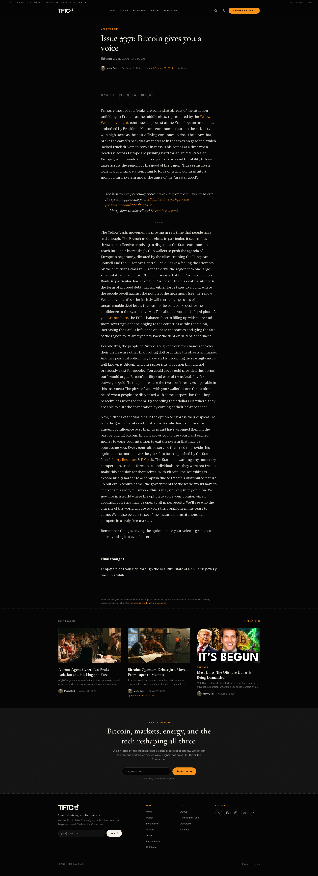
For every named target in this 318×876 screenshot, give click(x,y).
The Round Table (190, 817)
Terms (256, 864)
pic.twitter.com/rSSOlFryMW (128, 205)
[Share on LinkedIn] (128, 95)
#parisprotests (178, 199)
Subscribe (182, 771)
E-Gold (146, 459)
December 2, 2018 (164, 210)
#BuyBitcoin (156, 199)
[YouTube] (244, 813)
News (113, 10)
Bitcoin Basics (153, 841)
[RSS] (253, 813)
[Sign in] (224, 11)
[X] (218, 813)
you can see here (114, 317)
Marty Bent (112, 68)
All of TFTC (253, 620)
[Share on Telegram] (143, 95)
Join (112, 833)
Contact (184, 829)
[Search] (216, 11)
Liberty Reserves (123, 459)
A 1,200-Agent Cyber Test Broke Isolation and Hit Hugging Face (83, 672)
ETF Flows (151, 847)
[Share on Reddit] (135, 95)
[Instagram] (236, 813)
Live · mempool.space (300, 2)
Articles (124, 10)
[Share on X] (113, 95)
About (183, 811)
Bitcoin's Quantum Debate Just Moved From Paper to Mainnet (157, 672)
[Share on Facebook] (121, 95)
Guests (149, 835)
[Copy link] (150, 95)
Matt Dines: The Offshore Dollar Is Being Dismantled (224, 675)
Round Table (170, 10)
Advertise (185, 823)
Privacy (245, 864)
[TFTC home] (66, 10)
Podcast (155, 10)
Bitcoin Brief (139, 10)
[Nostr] (227, 813)
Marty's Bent (110, 29)
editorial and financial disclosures (149, 603)
